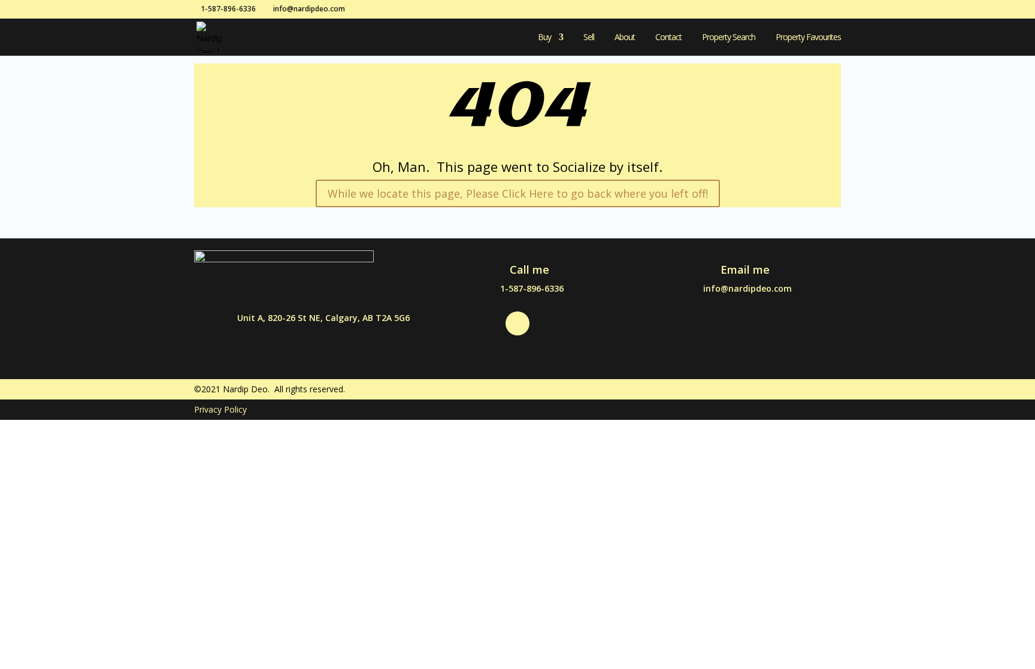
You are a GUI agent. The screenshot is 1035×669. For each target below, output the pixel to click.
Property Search (728, 38)
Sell (588, 38)
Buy (544, 38)
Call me (529, 269)
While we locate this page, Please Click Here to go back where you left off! (518, 193)
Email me (745, 269)
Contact (668, 38)
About (625, 38)
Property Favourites (808, 38)
